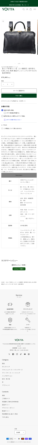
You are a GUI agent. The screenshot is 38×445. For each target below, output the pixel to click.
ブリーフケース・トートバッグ (11, 373)
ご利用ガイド (6, 398)
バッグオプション (7, 376)
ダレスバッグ (6, 366)
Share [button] (5, 125)
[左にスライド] (15, 63)
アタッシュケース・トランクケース (12, 370)
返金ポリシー (6, 405)
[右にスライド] (23, 63)
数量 (2, 81)
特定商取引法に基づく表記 (10, 414)
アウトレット (6, 385)
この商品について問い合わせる (13, 128)
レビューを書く (19, 269)
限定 (3, 363)
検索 (3, 395)
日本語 (18, 432)
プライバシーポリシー (8, 408)
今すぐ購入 (19, 96)
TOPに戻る (5, 417)
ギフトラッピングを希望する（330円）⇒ (13, 101)
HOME (2, 282)
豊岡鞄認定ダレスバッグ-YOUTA (16, 441)
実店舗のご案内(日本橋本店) (10, 402)
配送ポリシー (6, 411)
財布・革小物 (6, 379)
